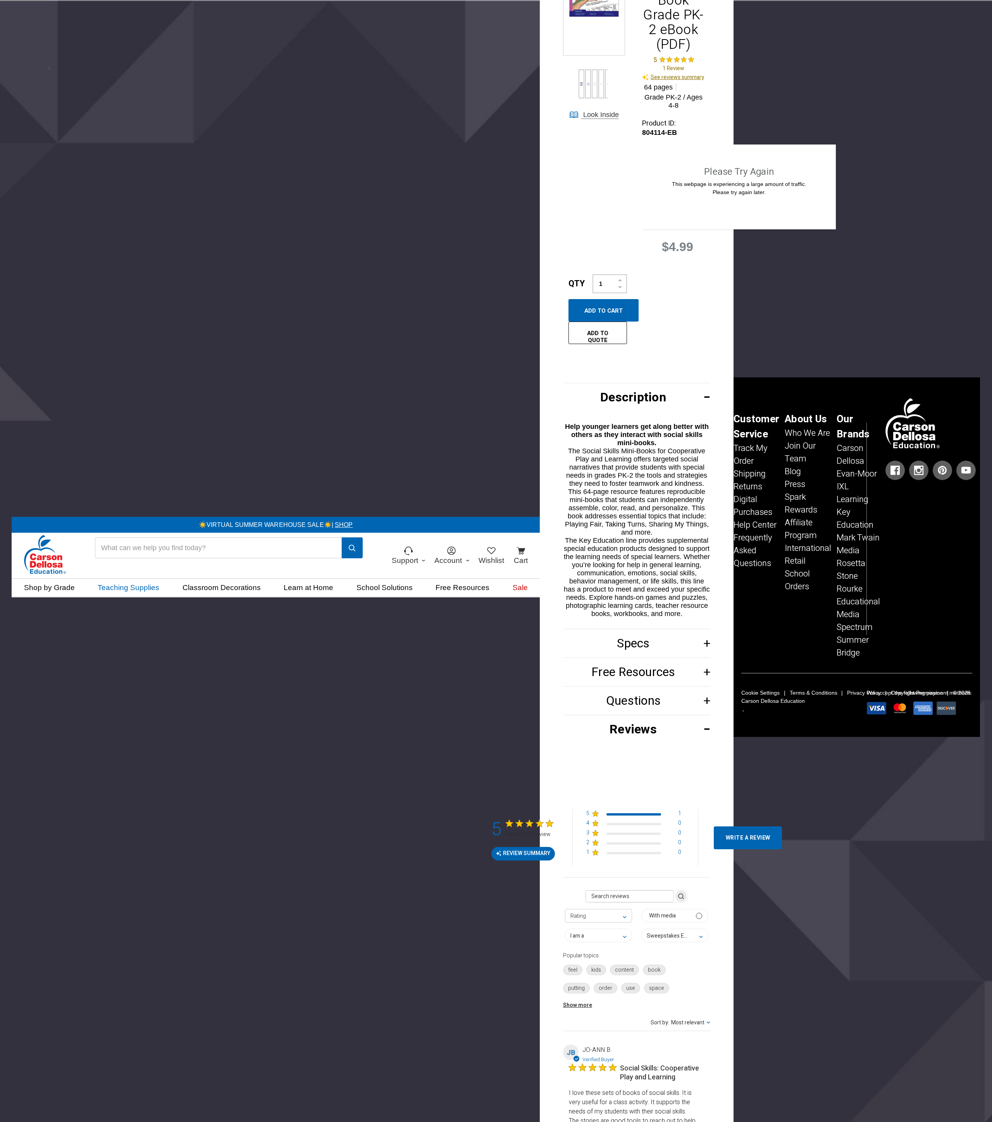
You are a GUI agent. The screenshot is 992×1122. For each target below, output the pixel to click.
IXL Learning (852, 493)
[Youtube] (966, 470)
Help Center (755, 525)
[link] (673, 64)
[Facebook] (895, 470)
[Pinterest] (942, 470)
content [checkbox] (624, 970)
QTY (576, 283)
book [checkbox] (654, 970)
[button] (636, 397)
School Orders (797, 580)
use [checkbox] (630, 988)
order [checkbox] (605, 988)
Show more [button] (577, 1005)
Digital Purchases (753, 505)
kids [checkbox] (596, 970)
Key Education (855, 518)
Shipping (750, 474)
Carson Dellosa (850, 454)
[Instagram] (918, 470)
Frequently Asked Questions (753, 551)
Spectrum (855, 627)
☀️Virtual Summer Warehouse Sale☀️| (276, 524)
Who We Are (807, 433)
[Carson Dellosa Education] (45, 555)
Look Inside (600, 115)
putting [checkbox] (576, 988)
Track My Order (750, 454)
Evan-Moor (857, 474)
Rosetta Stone (851, 569)
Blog (793, 471)
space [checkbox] (656, 988)
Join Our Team (800, 452)
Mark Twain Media (858, 544)
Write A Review (748, 838)
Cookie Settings (760, 693)
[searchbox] (630, 896)
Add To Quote (597, 336)
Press (795, 484)
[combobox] (598, 915)
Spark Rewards (801, 503)
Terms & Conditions (813, 693)
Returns (748, 486)
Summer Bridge (853, 646)
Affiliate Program (801, 529)
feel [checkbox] (572, 970)
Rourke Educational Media (858, 602)
